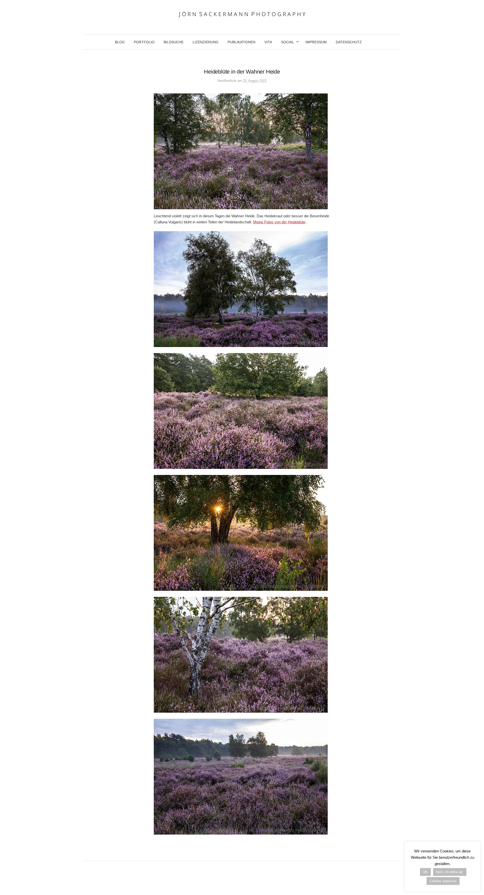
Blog (120, 42)
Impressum (316, 42)
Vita (268, 42)
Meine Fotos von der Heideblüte (279, 222)
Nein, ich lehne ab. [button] (449, 872)
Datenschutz (349, 42)
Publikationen (241, 42)
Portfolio (144, 42)
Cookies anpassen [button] (443, 881)
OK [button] (425, 872)
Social (287, 42)
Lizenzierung (206, 42)
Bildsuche (174, 42)
